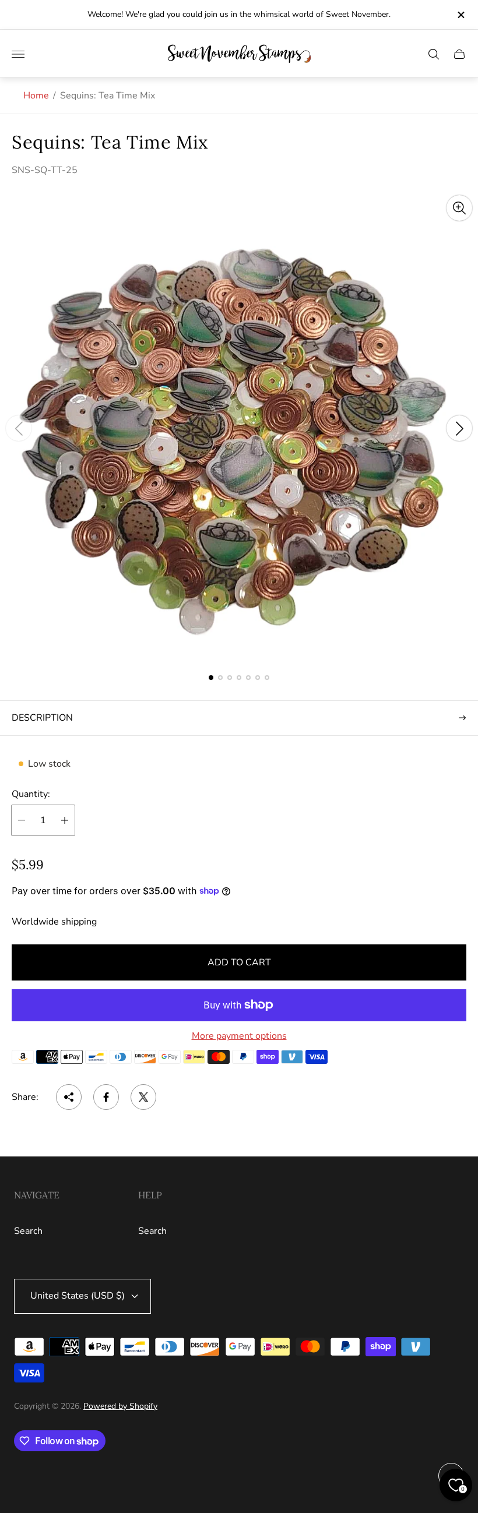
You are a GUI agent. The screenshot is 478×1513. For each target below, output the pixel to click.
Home (36, 95)
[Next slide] (459, 428)
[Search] (434, 54)
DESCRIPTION (42, 717)
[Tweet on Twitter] (143, 1097)
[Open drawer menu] (18, 54)
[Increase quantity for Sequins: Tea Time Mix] (65, 820)
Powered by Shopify (120, 1406)
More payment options (239, 1036)
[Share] (69, 1097)
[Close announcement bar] (460, 15)
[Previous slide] (18, 428)
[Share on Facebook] (106, 1097)
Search (28, 1231)
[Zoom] (459, 208)
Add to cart (239, 962)
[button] (211, 677)
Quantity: (31, 794)
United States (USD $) (77, 1295)
